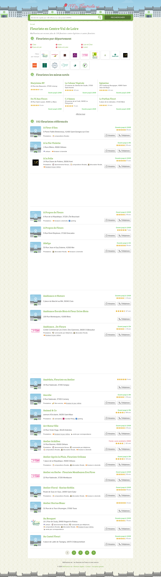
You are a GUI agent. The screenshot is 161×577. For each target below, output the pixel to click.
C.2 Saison (70, 98)
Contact (88, 566)
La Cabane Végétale (74, 82)
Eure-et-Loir (37, 47)
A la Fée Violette (52, 143)
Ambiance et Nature (54, 295)
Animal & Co (50, 410)
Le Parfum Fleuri (107, 98)
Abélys (47, 243)
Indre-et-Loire (63, 47)
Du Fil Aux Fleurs (39, 98)
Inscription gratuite (98, 566)
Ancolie (47, 395)
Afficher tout (80, 114)
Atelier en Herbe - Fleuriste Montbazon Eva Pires (69, 472)
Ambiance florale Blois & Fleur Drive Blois (65, 311)
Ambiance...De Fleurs (54, 326)
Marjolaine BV (38, 82)
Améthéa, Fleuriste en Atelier (59, 379)
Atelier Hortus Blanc (54, 503)
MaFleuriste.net (80, 8)
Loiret (85, 47)
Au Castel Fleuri (51, 536)
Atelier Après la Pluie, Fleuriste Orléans (64, 456)
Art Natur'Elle (50, 425)
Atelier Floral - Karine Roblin (58, 487)
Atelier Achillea (51, 441)
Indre (60, 45)
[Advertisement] (80, 182)
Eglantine (104, 82)
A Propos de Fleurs (53, 212)
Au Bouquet (49, 518)
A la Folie (48, 158)
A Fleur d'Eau (50, 127)
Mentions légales (79, 566)
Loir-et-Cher (88, 45)
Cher (34, 45)
